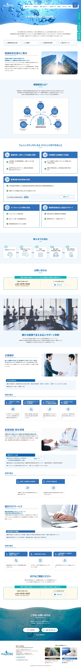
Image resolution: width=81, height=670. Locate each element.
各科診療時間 (18, 654)
